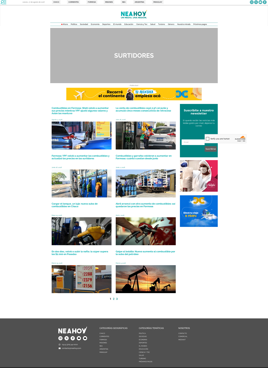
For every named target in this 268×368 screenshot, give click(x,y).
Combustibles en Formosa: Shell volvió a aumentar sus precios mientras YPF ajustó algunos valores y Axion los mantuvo (80, 111)
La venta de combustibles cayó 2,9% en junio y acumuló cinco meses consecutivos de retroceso (143, 109)
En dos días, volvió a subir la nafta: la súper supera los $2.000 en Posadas (80, 253)
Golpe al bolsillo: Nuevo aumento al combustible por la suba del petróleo (145, 253)
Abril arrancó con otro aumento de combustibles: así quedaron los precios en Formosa (145, 205)
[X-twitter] (256, 2)
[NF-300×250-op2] (199, 190)
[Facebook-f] (265, 2)
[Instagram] (252, 2)
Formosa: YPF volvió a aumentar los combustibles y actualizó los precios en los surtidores (80, 157)
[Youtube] (260, 2)
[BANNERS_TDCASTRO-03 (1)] (199, 226)
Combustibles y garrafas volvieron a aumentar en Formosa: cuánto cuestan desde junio (144, 157)
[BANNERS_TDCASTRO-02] (134, 99)
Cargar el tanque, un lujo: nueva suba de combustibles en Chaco (75, 205)
